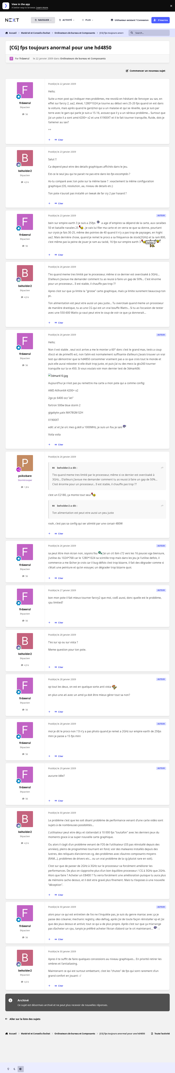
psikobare (25, 476)
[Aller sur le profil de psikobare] (25, 463)
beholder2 (25, 171)
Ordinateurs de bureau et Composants (83, 58)
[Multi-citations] (49, 139)
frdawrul (24, 58)
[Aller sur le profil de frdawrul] (11, 58)
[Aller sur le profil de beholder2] (25, 158)
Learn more (6, 5)
